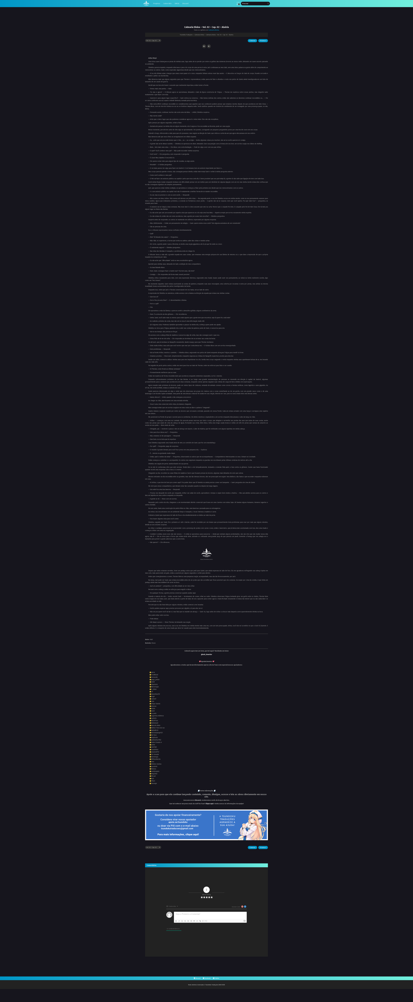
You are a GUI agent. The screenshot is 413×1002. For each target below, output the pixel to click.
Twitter (217, 978)
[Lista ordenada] (188, 921)
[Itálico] (179, 921)
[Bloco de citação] (194, 921)
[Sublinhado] (182, 921)
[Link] (200, 921)
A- (209, 46)
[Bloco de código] (197, 921)
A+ (204, 46)
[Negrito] (176, 921)
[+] (206, 921)
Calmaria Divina (213, 30)
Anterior (253, 40)
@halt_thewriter (206, 654)
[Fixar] (185, 921)
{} (203, 921)
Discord (198, 800)
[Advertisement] (206, 18)
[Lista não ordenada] (191, 921)
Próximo (263, 40)
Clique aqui (209, 804)
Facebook (208, 978)
